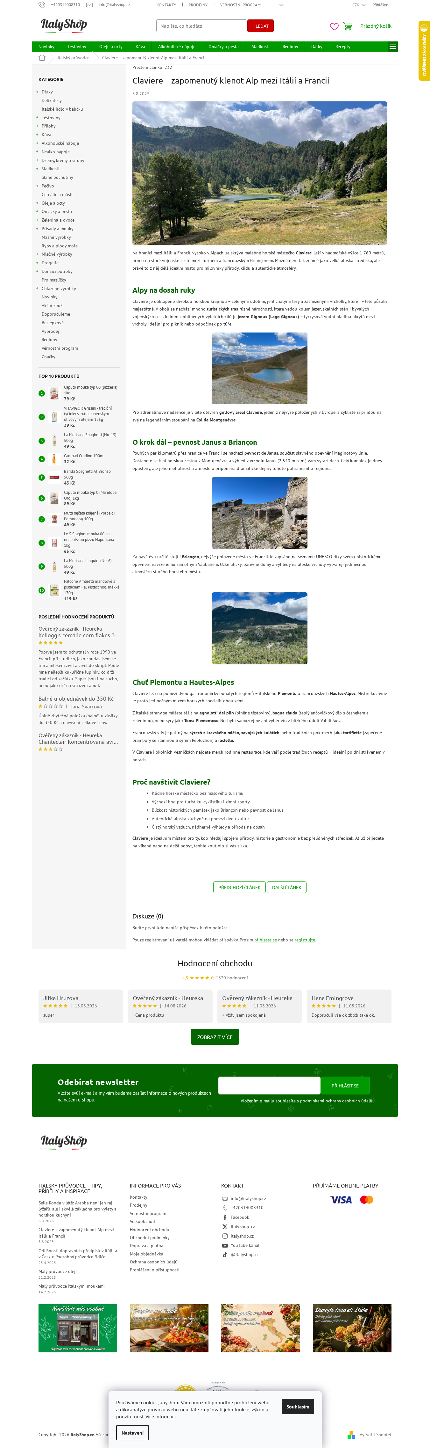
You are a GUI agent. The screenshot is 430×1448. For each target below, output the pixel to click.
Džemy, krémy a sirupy (63, 160)
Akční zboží (53, 305)
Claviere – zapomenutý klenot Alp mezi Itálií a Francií (76, 1233)
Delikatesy (51, 100)
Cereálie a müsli (57, 194)
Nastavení (133, 1433)
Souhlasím (297, 1406)
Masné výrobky (56, 237)
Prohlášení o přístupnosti (155, 1270)
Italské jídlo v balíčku (62, 109)
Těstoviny (51, 118)
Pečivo (48, 186)
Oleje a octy (53, 203)
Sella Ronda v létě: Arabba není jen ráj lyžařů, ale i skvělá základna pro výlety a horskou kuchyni (77, 1209)
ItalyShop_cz (243, 1226)
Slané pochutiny (57, 177)
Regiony (49, 339)
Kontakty (166, 5)
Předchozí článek (239, 887)
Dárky (47, 92)
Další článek (286, 887)
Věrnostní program (240, 5)
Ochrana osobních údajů (154, 1262)
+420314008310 (247, 1207)
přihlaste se (265, 940)
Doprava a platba (146, 1245)
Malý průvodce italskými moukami (72, 1286)
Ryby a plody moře (60, 246)
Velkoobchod (142, 1221)
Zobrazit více (215, 1037)
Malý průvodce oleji (58, 1271)
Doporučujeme (56, 314)
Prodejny (198, 5)
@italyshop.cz (244, 1254)
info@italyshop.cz (248, 1198)
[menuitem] (46, 46)
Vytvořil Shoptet (375, 1434)
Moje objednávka (146, 1254)
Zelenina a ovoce (58, 220)
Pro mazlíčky (54, 280)
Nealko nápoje (56, 152)
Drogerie (50, 263)
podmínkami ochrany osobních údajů (336, 1101)
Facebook (240, 1217)
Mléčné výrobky (57, 254)
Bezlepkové (53, 322)
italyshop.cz (242, 1236)
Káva (46, 134)
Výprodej (50, 331)
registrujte (305, 940)
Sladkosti (51, 169)
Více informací (160, 1416)
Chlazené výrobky (59, 288)
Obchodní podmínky (150, 1237)
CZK (356, 5)
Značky (48, 357)
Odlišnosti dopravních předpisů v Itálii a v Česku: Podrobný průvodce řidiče (78, 1254)
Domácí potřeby (57, 271)
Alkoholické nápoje (60, 143)
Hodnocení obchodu (215, 963)
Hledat (260, 26)
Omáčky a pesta (57, 211)
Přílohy (49, 126)
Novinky (49, 297)
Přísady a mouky (58, 228)
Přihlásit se (345, 1085)
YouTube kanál (245, 1245)
